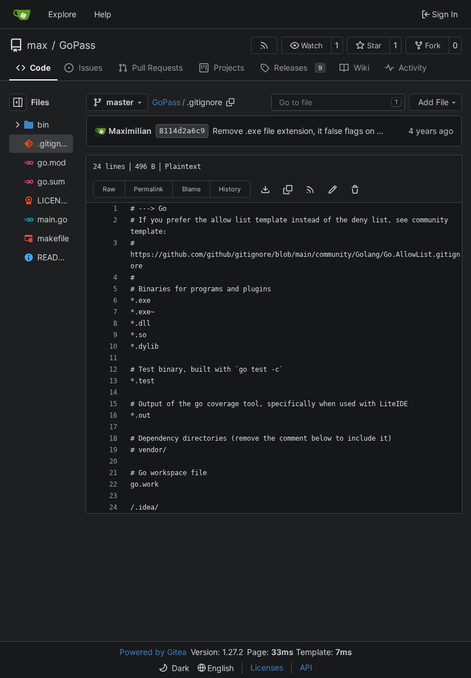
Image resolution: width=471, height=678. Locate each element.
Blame (191, 189)
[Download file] (265, 188)
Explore (62, 14)
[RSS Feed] (264, 45)
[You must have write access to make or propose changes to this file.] (355, 188)
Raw (109, 189)
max (37, 45)
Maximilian (130, 131)
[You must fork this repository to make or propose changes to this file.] (332, 188)
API (306, 667)
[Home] (22, 14)
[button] (306, 45)
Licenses (266, 667)
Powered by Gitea (153, 652)
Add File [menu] (433, 102)
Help (102, 14)
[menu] (174, 668)
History (230, 189)
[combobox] (338, 102)
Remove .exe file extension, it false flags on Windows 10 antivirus (334, 131)
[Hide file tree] (17, 102)
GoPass (77, 45)
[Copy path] (230, 102)
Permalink (148, 189)
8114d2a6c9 (182, 130)
